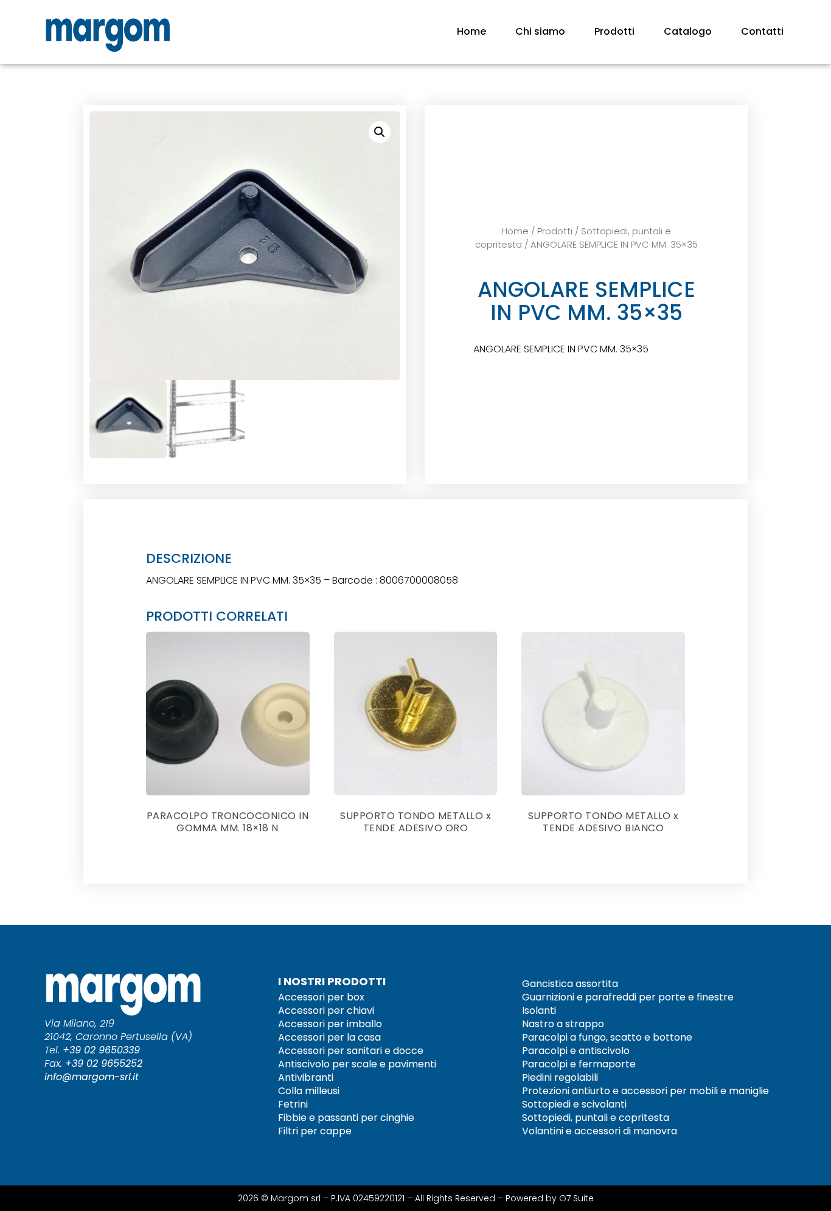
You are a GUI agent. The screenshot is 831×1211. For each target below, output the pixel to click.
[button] (380, 132)
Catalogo (688, 31)
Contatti (762, 31)
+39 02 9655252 (103, 1063)
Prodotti (614, 31)
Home (471, 31)
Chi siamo (540, 31)
